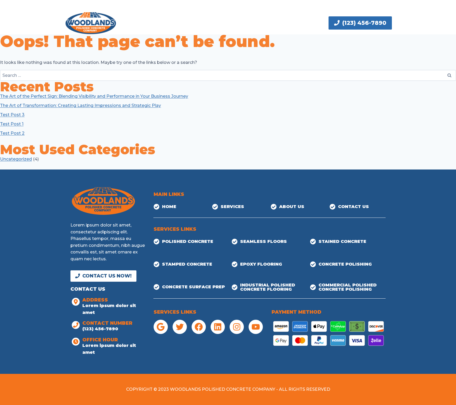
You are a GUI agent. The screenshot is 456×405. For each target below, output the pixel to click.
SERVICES (191, 23)
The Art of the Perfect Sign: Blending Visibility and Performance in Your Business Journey (94, 96)
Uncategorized (16, 159)
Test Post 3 (12, 114)
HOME (164, 23)
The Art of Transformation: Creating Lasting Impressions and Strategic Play (80, 105)
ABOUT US (244, 23)
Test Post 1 (11, 123)
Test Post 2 (12, 133)
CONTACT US (282, 23)
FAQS (217, 23)
